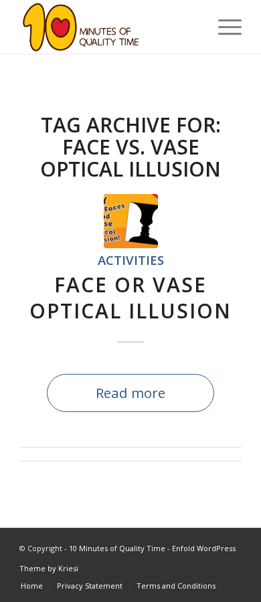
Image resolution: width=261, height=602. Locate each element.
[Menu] (223, 27)
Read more (130, 392)
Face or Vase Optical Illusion (130, 297)
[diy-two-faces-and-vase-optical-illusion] (131, 221)
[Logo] (108, 27)
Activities (131, 260)
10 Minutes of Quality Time (117, 548)
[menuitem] (223, 27)
